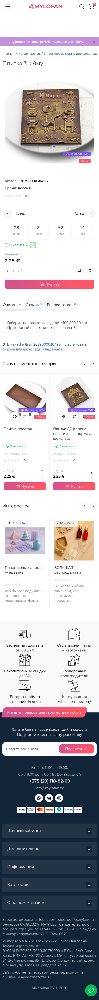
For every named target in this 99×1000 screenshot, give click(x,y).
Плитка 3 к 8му (18, 344)
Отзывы (34, 304)
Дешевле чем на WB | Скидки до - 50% (48, 42)
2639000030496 (47, 344)
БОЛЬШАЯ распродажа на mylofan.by (67, 572)
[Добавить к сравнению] (25, 416)
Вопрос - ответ (61, 304)
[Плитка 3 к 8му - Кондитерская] (49, 120)
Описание (12, 305)
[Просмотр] (15, 416)
